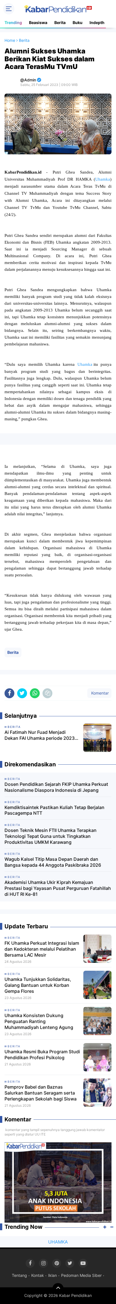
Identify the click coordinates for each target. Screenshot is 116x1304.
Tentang (19, 1275)
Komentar (99, 693)
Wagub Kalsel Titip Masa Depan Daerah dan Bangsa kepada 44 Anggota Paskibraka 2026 (53, 862)
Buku (77, 22)
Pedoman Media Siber (81, 1275)
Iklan (52, 1275)
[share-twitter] (22, 693)
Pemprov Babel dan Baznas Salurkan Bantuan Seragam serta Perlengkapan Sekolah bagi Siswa (41, 1093)
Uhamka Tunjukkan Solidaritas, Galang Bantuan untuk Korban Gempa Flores (38, 985)
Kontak (37, 1275)
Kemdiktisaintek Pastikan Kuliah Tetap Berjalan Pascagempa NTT (54, 810)
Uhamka (102, 179)
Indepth (97, 22)
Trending (13, 22)
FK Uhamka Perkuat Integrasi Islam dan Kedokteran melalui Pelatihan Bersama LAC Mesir (42, 949)
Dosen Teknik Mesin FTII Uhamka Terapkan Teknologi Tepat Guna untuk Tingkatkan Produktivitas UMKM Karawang (51, 836)
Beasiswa (38, 22)
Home (10, 40)
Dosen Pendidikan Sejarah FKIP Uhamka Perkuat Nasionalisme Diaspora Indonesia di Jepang (56, 787)
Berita (60, 22)
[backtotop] (58, 1288)
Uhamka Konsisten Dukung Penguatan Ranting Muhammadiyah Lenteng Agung (39, 1021)
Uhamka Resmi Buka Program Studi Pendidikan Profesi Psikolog (42, 1054)
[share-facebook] (9, 693)
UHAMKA (58, 1242)
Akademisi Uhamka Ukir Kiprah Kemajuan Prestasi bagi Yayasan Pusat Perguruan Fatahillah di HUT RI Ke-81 (58, 888)
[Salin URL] (47, 693)
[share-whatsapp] (35, 693)
